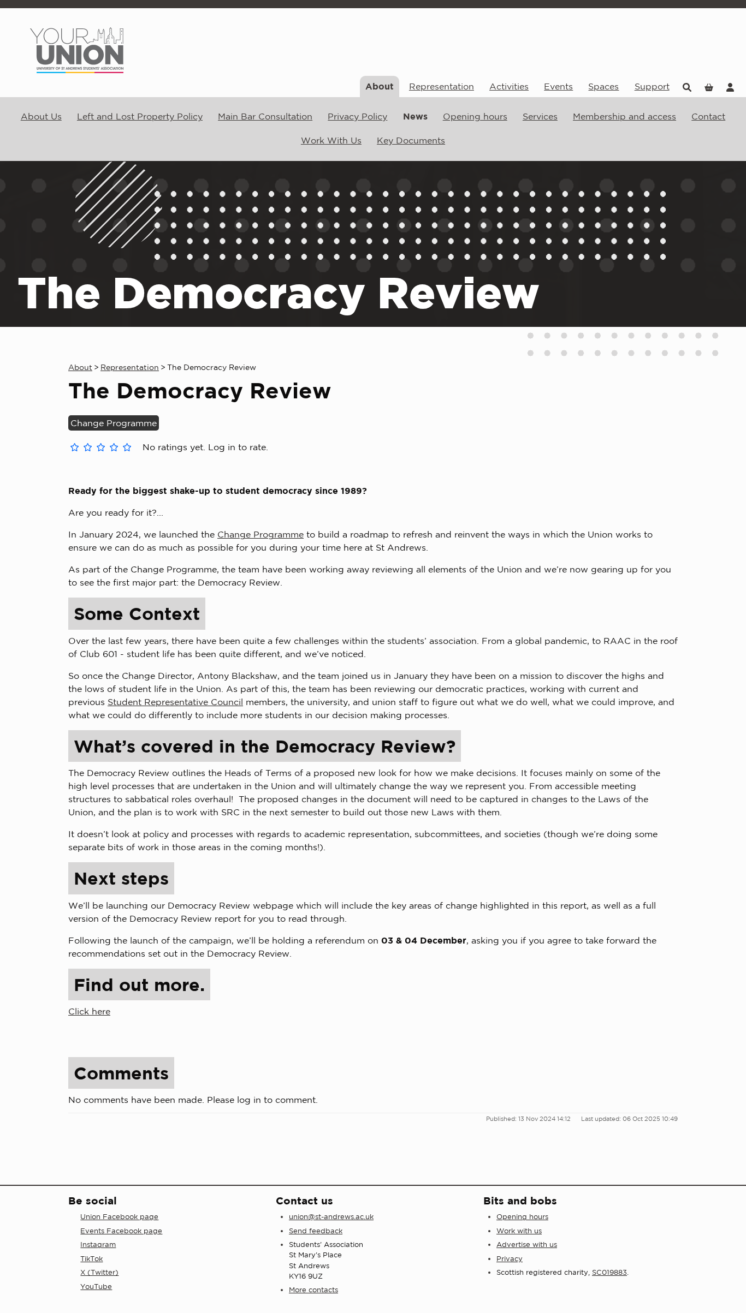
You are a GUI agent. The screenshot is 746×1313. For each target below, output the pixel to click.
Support (652, 86)
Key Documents (411, 140)
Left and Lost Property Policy (140, 116)
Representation (441, 86)
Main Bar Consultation (265, 116)
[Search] (687, 86)
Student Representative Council (175, 702)
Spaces (603, 86)
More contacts (313, 1290)
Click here (89, 1011)
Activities (509, 86)
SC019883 (609, 1272)
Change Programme (260, 534)
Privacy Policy (357, 116)
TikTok (91, 1259)
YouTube (96, 1286)
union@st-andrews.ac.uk (331, 1217)
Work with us (519, 1231)
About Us (41, 116)
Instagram (98, 1244)
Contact (708, 116)
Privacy (509, 1259)
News (415, 116)
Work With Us (331, 140)
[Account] (730, 86)
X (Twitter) (99, 1272)
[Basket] (709, 86)
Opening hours (475, 116)
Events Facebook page (121, 1231)
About (379, 86)
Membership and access (624, 116)
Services (540, 116)
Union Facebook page (119, 1217)
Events (558, 86)
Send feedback (315, 1231)
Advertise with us (526, 1244)
